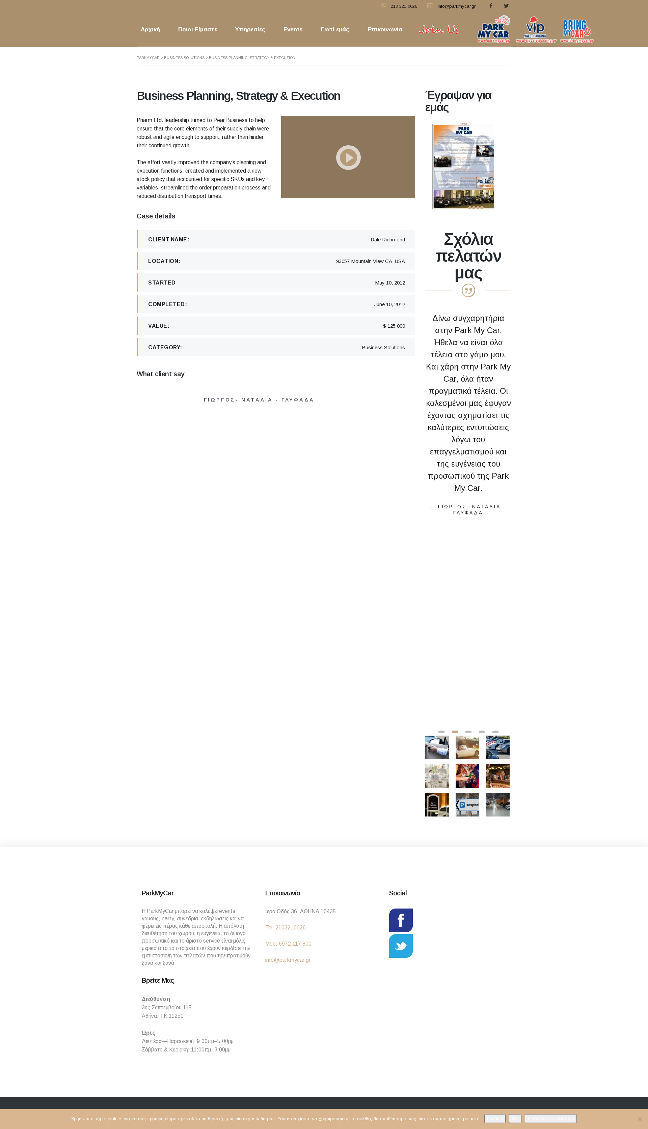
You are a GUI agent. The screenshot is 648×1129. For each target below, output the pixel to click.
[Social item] (491, 6)
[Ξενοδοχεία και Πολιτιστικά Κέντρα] (468, 745)
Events (293, 29)
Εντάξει (495, 1118)
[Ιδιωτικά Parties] (468, 773)
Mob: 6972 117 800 (288, 944)
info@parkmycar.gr (287, 960)
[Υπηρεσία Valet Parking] (438, 745)
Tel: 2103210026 (285, 927)
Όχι (515, 1118)
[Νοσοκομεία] (468, 802)
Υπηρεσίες (250, 29)
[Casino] (498, 773)
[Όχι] (639, 1119)
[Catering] (438, 773)
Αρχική (150, 29)
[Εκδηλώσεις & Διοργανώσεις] (498, 745)
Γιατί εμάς (335, 29)
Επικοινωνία (385, 29)
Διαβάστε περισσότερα (551, 1118)
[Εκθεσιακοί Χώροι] (498, 802)
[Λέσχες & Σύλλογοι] (438, 802)
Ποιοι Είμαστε (197, 29)
